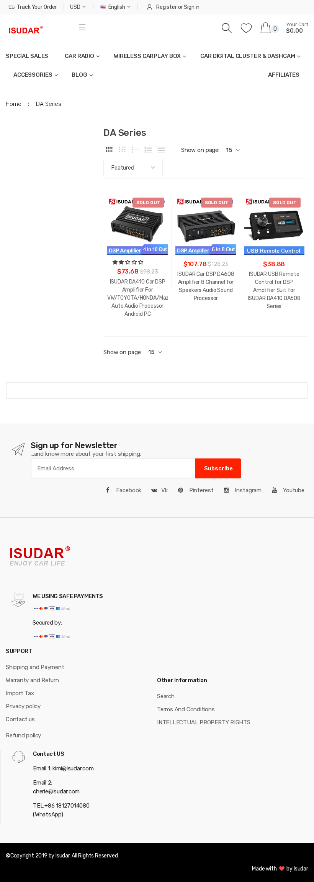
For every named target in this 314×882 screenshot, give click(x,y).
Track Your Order (37, 7)
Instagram (247, 490)
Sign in (192, 7)
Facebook (128, 490)
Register (166, 7)
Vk (164, 490)
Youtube (292, 490)
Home (13, 104)
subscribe (218, 468)
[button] (128, 262)
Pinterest (201, 490)
